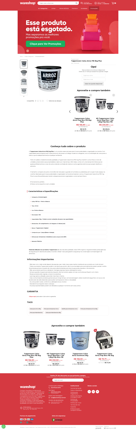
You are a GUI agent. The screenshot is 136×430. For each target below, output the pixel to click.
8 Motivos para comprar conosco (76, 409)
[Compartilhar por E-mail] (43, 101)
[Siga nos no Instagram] (93, 391)
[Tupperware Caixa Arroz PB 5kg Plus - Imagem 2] (24, 73)
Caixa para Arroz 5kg (35, 308)
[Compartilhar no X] (40, 101)
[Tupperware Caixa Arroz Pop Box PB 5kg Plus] (31, 347)
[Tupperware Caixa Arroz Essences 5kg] (82, 113)
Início (21, 56)
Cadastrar (106, 3)
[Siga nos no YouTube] (89, 391)
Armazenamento (39, 56)
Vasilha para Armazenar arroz (69, 308)
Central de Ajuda (76, 388)
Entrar (99, 3)
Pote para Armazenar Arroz (51, 308)
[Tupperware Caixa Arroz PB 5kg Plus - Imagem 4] (24, 91)
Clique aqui (32, 296)
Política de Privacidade (74, 400)
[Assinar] (82, 380)
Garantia (73, 407)
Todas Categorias (29, 56)
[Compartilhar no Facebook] (35, 101)
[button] (24, 64)
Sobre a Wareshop (76, 390)
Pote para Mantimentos (36, 312)
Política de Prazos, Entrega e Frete (76, 396)
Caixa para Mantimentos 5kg (53, 312)
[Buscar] (76, 3)
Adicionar (85, 120)
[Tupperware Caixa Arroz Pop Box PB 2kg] (105, 113)
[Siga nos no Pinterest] (97, 391)
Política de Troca (76, 403)
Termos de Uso (75, 405)
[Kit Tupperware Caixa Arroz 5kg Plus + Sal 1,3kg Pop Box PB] (55, 347)
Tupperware (75, 59)
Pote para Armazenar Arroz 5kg (89, 308)
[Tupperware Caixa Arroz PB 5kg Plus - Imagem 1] (23, 64)
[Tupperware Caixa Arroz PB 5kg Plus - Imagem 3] (24, 82)
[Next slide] (24, 96)
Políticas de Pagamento (74, 393)
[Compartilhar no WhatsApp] (38, 101)
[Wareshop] (28, 3)
